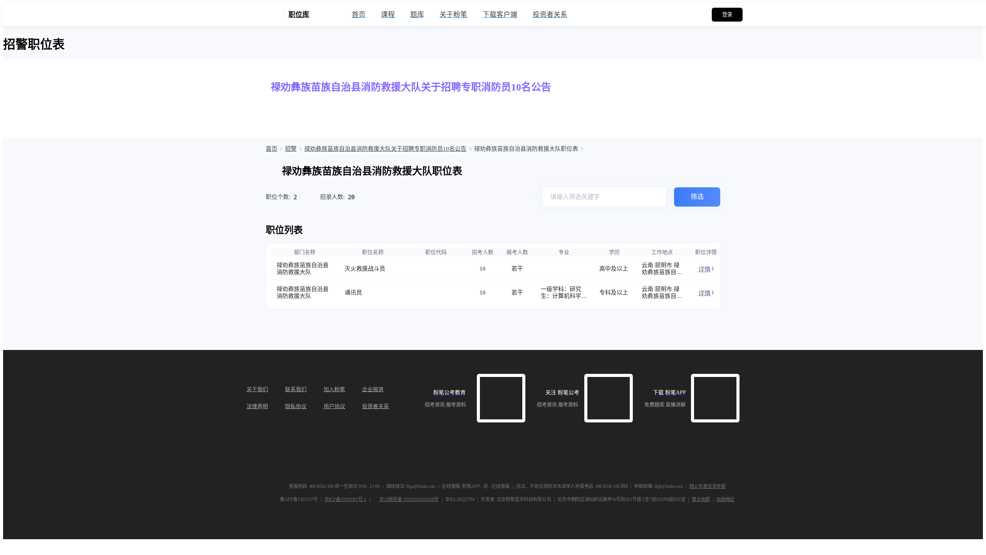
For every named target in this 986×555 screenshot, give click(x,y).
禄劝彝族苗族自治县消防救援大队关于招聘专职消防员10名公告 (385, 149)
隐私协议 (296, 406)
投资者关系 (375, 406)
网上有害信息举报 (707, 486)
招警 (291, 149)
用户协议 (334, 406)
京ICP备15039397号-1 (345, 499)
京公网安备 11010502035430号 (408, 499)
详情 (704, 269)
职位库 (298, 15)
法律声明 (257, 406)
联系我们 (296, 389)
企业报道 (373, 389)
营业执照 (701, 499)
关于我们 (257, 389)
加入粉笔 (334, 389)
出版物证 (725, 499)
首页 (271, 149)
